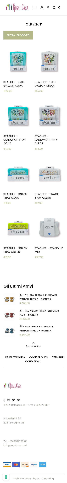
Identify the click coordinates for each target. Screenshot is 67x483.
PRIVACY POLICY (15, 357)
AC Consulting (45, 478)
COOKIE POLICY (38, 357)
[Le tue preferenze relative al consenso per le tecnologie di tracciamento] (6, 477)
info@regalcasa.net (15, 445)
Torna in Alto (33, 346)
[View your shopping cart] (48, 7)
